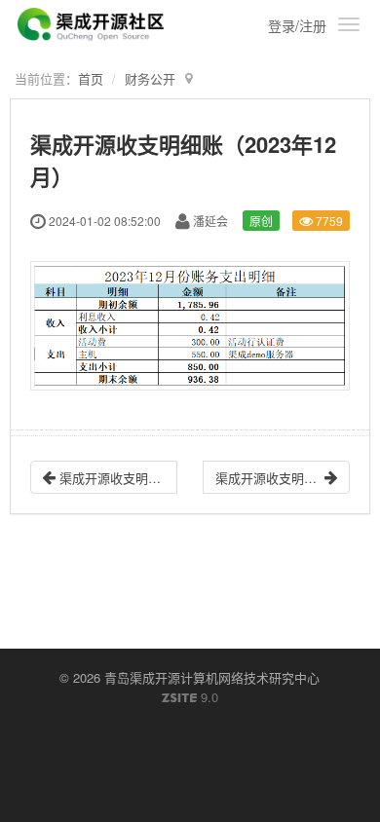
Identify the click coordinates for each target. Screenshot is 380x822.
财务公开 (150, 78)
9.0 (190, 697)
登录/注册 (297, 25)
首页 (90, 78)
